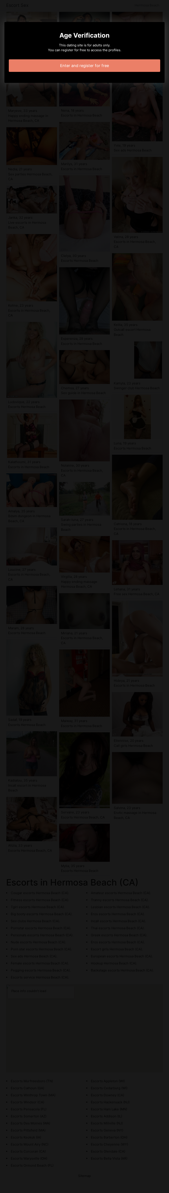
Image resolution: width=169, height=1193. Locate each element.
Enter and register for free (84, 65)
